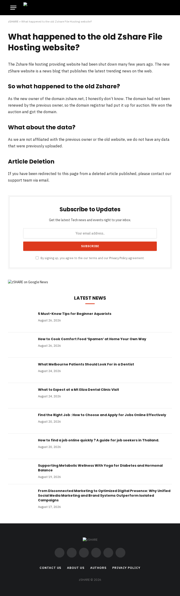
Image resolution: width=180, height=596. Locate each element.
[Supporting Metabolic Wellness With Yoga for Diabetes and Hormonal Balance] (21, 472)
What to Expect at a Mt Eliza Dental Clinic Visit (78, 389)
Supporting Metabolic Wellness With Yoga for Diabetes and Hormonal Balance (100, 468)
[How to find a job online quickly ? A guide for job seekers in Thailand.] (21, 446)
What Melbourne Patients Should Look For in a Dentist (86, 364)
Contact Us (50, 568)
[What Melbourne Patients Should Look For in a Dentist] (21, 370)
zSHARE (13, 21)
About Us (75, 568)
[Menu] (13, 7)
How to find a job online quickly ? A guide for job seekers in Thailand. (98, 440)
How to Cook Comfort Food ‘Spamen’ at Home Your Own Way (92, 339)
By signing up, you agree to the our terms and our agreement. (92, 258)
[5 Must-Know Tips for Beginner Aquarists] (21, 320)
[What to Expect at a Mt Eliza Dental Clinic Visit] (21, 396)
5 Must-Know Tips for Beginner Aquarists (74, 313)
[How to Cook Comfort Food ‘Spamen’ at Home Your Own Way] (21, 345)
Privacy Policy (118, 258)
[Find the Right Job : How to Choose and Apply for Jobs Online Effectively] (21, 421)
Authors (98, 568)
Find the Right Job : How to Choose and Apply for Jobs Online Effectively (102, 415)
